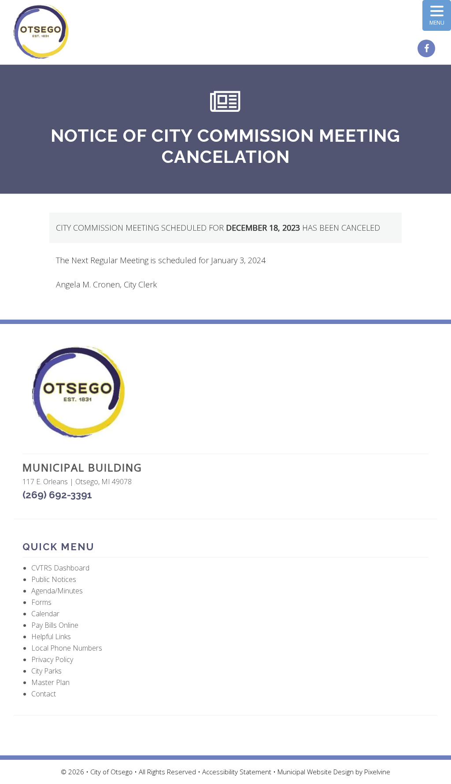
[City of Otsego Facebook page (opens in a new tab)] (427, 49)
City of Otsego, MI (41, 31)
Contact (43, 694)
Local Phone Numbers (66, 648)
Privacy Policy (52, 659)
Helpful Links (51, 636)
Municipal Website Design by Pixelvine (333, 771)
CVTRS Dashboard (60, 568)
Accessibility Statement (237, 771)
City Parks (46, 671)
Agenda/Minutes (57, 591)
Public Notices (53, 579)
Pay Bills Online (54, 625)
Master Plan (50, 682)
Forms (41, 602)
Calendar (45, 613)
